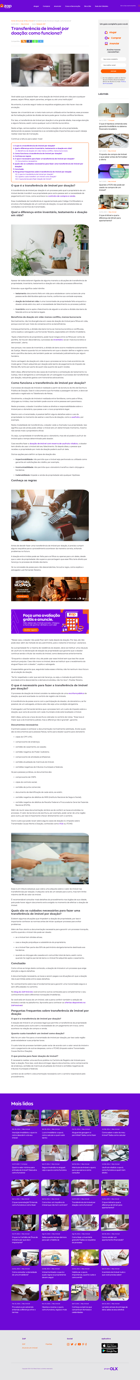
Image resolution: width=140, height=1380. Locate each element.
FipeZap (49, 1344)
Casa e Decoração (72, 6)
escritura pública (76, 693)
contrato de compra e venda (61, 196)
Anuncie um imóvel (30, 1348)
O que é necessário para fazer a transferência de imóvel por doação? (44, 159)
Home (13, 21)
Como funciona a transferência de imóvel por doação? (38, 153)
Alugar (36, 6)
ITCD (61, 824)
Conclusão (19, 169)
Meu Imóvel (29, 21)
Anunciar (57, 6)
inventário (58, 340)
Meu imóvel (112, 212)
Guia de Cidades (101, 6)
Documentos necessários (27, 161)
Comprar (46, 6)
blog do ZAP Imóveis (23, 992)
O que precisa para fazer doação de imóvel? (35, 179)
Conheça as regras (23, 156)
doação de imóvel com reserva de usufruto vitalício (54, 444)
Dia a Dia (87, 6)
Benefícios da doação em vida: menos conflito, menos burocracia (42, 151)
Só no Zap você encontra (128, 5)
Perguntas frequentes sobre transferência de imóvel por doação (43, 172)
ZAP (23, 1344)
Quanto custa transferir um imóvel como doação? (37, 176)
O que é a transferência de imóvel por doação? (34, 146)
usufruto (76, 417)
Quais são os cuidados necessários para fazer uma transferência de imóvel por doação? (49, 165)
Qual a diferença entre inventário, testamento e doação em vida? (43, 148)
